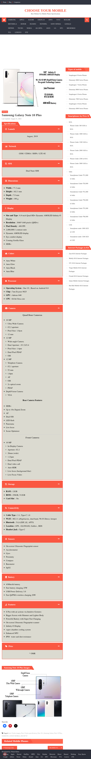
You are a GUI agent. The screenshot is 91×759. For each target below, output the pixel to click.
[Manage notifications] (5, 754)
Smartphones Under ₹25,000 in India (79, 193)
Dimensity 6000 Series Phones (78, 108)
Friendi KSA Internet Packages (78, 276)
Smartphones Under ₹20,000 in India (79, 185)
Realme (67, 20)
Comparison (17, 2)
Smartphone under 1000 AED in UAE (79, 230)
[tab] (32, 129)
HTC (61, 28)
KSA (70, 122)
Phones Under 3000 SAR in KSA (78, 165)
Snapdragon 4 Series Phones (78, 104)
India (70, 172)
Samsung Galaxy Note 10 (11, 748)
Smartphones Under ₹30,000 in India (79, 201)
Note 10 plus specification (29, 733)
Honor (23, 24)
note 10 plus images (14, 733)
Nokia (29, 28)
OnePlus (41, 20)
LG (55, 28)
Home (4, 2)
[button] (32, 684)
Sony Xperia (56, 24)
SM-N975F (24, 736)
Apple (21, 20)
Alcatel (39, 28)
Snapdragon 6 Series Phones (78, 94)
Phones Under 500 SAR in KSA (78, 127)
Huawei (33, 24)
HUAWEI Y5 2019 (55, 748)
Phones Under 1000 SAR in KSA (78, 135)
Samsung (12, 20)
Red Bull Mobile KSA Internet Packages (78, 287)
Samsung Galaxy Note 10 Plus (53, 733)
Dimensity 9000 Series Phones (78, 80)
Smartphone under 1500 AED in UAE (79, 238)
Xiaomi (31, 20)
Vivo (58, 20)
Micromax (71, 28)
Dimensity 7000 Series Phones (78, 99)
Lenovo (18, 32)
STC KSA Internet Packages (78, 263)
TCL (9, 32)
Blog (10, 2)
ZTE (26, 32)
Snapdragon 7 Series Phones (78, 85)
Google (68, 24)
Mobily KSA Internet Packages (78, 258)
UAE (70, 225)
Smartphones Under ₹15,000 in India (79, 177)
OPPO (50, 20)
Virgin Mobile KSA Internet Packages (78, 269)
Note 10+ (40, 733)
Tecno (20, 28)
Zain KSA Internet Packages (78, 254)
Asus (48, 28)
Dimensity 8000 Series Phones (78, 89)
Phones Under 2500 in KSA (79, 159)
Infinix (11, 28)
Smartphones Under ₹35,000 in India (79, 210)
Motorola (12, 24)
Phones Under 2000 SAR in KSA (78, 152)
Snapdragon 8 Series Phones (78, 75)
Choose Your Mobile (45, 10)
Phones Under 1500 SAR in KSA (78, 144)
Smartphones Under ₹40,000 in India (79, 218)
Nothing (43, 24)
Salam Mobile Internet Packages (79, 281)
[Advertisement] (45, 51)
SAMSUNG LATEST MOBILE (11, 736)
